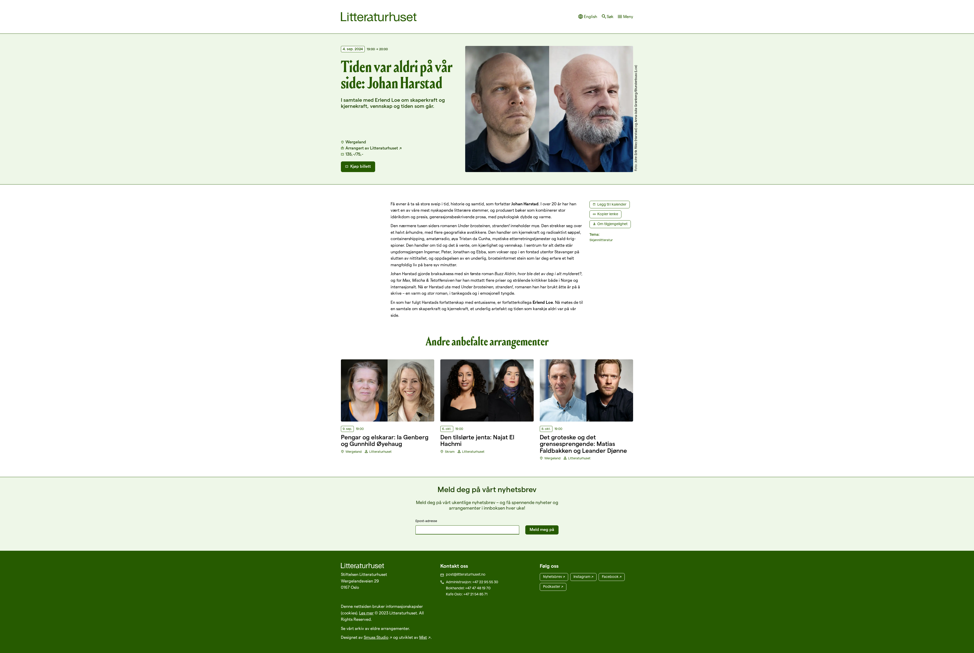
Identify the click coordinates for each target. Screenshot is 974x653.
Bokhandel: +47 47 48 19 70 (468, 588)
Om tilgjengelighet (612, 224)
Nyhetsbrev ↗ (554, 577)
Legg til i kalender (612, 204)
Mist (423, 637)
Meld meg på (542, 529)
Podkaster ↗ (553, 586)
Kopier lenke (607, 214)
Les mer (366, 613)
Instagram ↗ (583, 577)
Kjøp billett (360, 166)
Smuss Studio (376, 637)
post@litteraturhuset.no (465, 574)
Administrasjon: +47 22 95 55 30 (472, 582)
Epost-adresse (426, 521)
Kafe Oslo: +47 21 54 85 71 (467, 594)
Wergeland (355, 142)
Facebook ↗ (611, 577)
